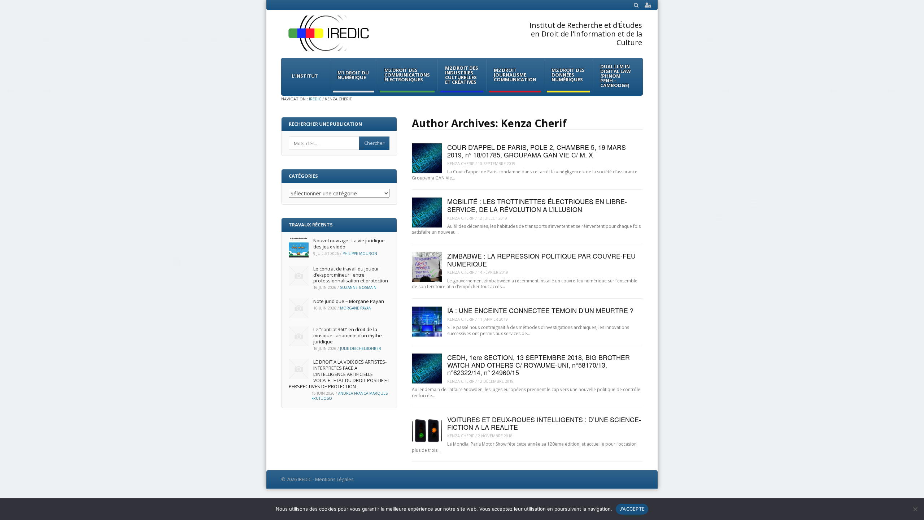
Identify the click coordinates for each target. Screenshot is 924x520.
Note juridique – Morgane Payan (348, 301)
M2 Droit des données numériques (568, 75)
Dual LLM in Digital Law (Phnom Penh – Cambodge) (615, 75)
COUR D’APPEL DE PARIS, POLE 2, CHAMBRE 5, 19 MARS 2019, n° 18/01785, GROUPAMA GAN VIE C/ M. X (536, 151)
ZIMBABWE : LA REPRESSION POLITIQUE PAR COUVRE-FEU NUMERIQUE (541, 259)
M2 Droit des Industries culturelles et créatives (461, 75)
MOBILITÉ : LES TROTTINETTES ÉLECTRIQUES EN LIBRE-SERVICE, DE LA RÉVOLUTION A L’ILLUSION (537, 205)
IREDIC (315, 98)
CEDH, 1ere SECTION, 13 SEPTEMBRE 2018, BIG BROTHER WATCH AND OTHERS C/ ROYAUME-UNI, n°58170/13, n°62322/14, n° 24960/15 (538, 365)
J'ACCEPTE (632, 509)
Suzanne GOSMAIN (358, 287)
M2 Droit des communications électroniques (407, 75)
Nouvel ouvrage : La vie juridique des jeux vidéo (349, 243)
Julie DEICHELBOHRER (360, 348)
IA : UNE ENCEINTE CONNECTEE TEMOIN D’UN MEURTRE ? (540, 310)
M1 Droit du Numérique (353, 75)
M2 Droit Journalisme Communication (515, 75)
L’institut (305, 76)
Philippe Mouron (360, 253)
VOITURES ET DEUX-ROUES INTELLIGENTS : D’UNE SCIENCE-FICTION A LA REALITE (544, 423)
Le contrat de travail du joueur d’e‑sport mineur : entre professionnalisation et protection (350, 274)
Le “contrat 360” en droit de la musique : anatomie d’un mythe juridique (347, 335)
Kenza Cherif (460, 163)
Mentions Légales (334, 479)
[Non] (915, 509)
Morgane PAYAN (355, 308)
